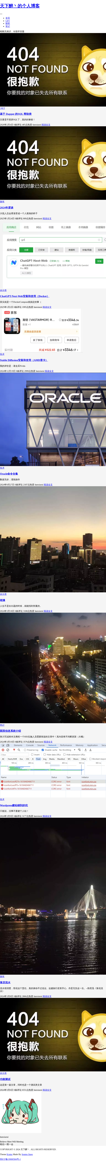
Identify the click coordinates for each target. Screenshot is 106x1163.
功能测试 (5, 1079)
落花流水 (5, 982)
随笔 (8, 23)
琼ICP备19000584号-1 (10, 1159)
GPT (8, 21)
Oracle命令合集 (9, 473)
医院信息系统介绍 (10, 730)
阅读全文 (46, 125)
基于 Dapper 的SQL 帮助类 (16, 113)
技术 (2, 354)
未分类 (3, 290)
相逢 (2, 600)
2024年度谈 (6, 207)
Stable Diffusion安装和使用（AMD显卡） (24, 360)
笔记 (8, 26)
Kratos (9, 1154)
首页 (8, 18)
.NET (2, 108)
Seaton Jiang (27, 1154)
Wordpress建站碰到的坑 (14, 805)
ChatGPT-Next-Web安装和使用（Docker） (24, 296)
